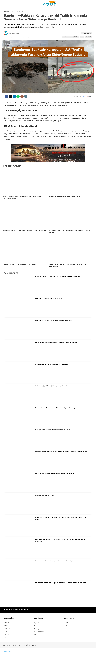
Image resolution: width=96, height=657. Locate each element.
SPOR (4, 30)
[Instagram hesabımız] (40, 653)
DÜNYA (5, 19)
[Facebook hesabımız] (13, 653)
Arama (77, 9)
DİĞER (5, 42)
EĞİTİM (5, 38)
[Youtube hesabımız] (53, 653)
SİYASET (5, 23)
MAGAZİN (6, 34)
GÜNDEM (5, 15)
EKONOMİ (6, 27)
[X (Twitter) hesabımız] (26, 653)
